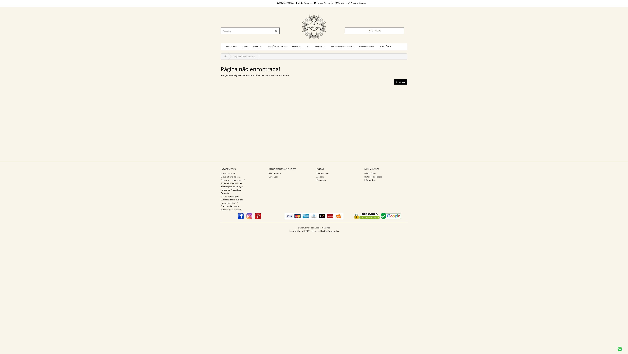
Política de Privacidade (231, 189)
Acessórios (385, 46)
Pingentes (320, 46)
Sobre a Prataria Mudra (231, 183)
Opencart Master (322, 227)
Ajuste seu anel (228, 173)
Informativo (369, 180)
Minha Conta (370, 173)
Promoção (321, 180)
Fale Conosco (275, 173)
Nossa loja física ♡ (229, 203)
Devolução (273, 176)
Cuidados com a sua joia (232, 199)
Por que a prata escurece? (232, 180)
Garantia (225, 193)
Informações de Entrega (232, 186)
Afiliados (320, 176)
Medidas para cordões (231, 209)
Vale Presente (322, 173)
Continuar (400, 81)
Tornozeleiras (366, 46)
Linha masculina (301, 46)
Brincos (257, 46)
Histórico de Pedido (373, 176)
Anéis (245, 46)
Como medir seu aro (230, 206)
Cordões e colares (277, 46)
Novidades (231, 46)
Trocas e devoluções (230, 196)
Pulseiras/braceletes (342, 46)
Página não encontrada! (244, 56)
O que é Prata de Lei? (230, 176)
